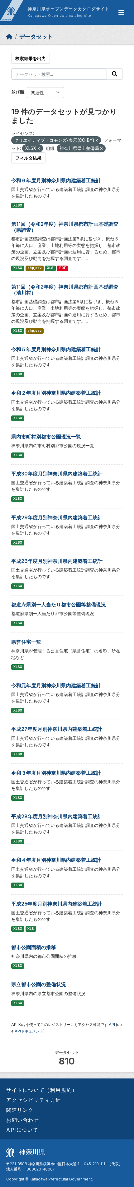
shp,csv (34, 268)
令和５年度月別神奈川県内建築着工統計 (56, 349)
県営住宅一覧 (26, 642)
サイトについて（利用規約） (42, 1090)
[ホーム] (9, 36)
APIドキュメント (29, 1031)
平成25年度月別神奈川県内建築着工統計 (56, 904)
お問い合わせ (22, 1120)
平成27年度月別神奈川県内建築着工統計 (56, 729)
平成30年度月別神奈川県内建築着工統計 (57, 474)
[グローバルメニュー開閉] (121, 12)
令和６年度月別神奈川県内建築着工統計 (56, 180)
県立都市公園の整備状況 (38, 984)
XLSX (17, 205)
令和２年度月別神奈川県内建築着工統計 (56, 393)
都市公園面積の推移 (33, 947)
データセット (36, 36)
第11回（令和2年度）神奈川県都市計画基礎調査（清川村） (64, 290)
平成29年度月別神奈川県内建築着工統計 (57, 517)
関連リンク (20, 1110)
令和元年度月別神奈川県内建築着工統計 (56, 685)
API (112, 1024)
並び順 (17, 92)
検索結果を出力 (30, 58)
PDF (62, 268)
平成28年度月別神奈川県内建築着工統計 (57, 816)
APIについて (22, 1130)
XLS (50, 268)
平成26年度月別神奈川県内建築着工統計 (57, 561)
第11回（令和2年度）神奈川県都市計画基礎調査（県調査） (64, 227)
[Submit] (115, 74)
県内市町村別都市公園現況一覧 (46, 437)
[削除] (97, 140)
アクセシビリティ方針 (33, 1100)
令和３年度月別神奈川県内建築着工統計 (56, 773)
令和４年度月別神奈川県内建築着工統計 (56, 860)
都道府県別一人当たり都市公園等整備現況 (58, 604)
